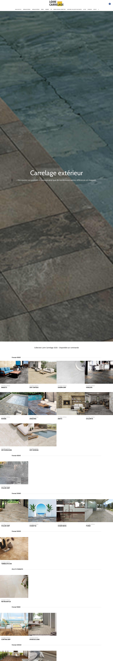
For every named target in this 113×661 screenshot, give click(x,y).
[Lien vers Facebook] (110, 4)
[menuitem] (18, 9)
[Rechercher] (98, 9)
